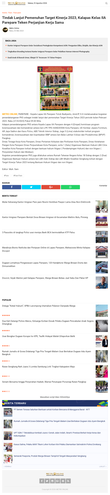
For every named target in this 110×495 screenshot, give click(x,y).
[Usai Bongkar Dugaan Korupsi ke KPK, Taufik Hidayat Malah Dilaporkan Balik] (102, 341)
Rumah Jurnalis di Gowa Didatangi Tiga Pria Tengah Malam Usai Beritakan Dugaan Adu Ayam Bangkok (46, 353)
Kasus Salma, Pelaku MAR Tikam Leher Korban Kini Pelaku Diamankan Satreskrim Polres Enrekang (57, 444)
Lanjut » (102, 466)
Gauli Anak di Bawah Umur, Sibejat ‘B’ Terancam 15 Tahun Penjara (34, 57)
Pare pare (17, 13)
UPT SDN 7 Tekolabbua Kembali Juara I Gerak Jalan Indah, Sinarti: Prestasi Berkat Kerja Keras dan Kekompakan (57, 434)
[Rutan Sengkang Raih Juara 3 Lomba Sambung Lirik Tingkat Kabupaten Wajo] (102, 371)
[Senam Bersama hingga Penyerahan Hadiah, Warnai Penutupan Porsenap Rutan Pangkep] (102, 387)
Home (4, 13)
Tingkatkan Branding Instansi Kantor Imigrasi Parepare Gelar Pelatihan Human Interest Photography (49, 51)
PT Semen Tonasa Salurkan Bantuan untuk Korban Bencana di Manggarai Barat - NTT (52, 409)
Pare (10, 13)
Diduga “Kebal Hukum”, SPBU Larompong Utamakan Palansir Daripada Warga (38, 306)
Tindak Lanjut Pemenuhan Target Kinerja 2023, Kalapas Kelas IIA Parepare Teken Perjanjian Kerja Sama (54, 20)
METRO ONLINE (62, 489)
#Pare (6, 176)
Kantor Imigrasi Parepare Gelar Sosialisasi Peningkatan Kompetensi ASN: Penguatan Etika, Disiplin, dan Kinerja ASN (55, 45)
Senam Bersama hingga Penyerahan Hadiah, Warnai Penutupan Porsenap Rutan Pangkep (44, 382)
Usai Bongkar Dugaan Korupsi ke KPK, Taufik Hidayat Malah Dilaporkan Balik (38, 336)
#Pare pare (17, 176)
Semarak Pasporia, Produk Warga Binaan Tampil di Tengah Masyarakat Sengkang (50, 456)
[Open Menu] (3, 3)
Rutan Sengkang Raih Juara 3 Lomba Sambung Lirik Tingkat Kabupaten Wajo (38, 366)
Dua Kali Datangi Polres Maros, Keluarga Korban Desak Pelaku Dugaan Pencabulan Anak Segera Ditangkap (48, 322)
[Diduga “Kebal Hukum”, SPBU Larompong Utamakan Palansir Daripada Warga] (102, 311)
